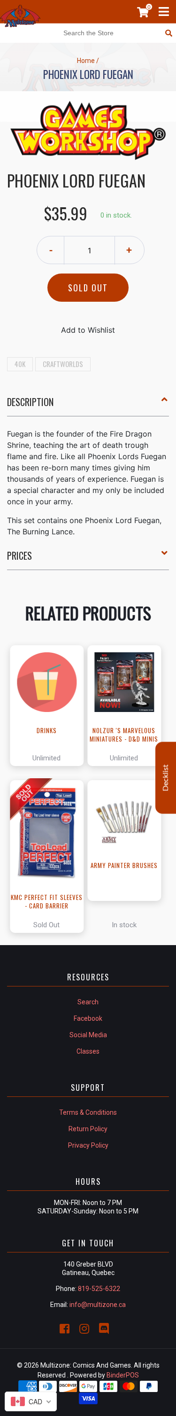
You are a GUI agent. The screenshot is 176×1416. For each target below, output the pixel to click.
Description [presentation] (30, 402)
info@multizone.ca (97, 1304)
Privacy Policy (88, 1145)
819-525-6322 (99, 1288)
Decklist (165, 777)
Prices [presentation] (19, 555)
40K (20, 364)
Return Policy (88, 1129)
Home (86, 60)
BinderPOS (123, 1375)
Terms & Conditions (88, 1112)
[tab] (88, 405)
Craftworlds (63, 364)
